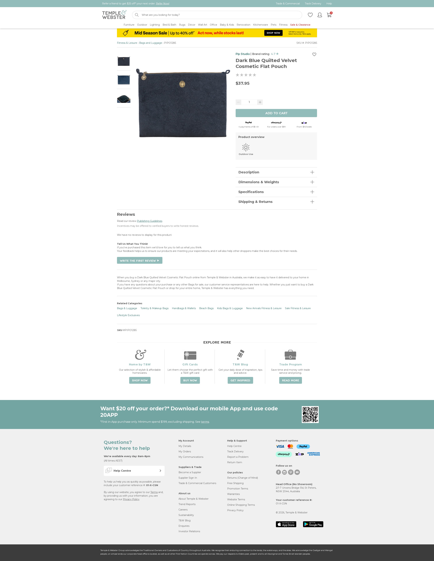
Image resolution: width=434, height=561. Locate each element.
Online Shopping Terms (241, 504)
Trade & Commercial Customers (197, 483)
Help (329, 3)
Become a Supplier (190, 472)
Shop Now (140, 380)
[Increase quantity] (260, 102)
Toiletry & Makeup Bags (155, 308)
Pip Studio (243, 54)
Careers (183, 509)
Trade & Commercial (288, 3)
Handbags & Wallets (184, 308)
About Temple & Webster (194, 498)
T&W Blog (185, 520)
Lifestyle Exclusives (128, 315)
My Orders (185, 451)
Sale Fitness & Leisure (298, 308)
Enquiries (184, 525)
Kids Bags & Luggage (230, 308)
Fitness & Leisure (127, 42)
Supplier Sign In (188, 477)
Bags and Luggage (150, 42)
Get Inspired (240, 380)
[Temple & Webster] (114, 15)
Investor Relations (189, 531)
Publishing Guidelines (149, 221)
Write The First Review (140, 261)
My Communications (191, 456)
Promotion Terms (237, 488)
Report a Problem (238, 456)
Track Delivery (313, 3)
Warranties (233, 494)
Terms (154, 492)
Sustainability (186, 515)
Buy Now (190, 380)
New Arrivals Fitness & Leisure (264, 308)
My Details (185, 446)
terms (205, 421)
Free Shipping (235, 483)
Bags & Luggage (127, 308)
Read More (290, 380)
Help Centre (234, 446)
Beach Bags (206, 308)
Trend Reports (187, 504)
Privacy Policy (131, 499)
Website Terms (236, 499)
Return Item (234, 462)
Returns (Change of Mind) (242, 477)
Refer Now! (162, 3)
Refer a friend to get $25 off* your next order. (135, 3)
